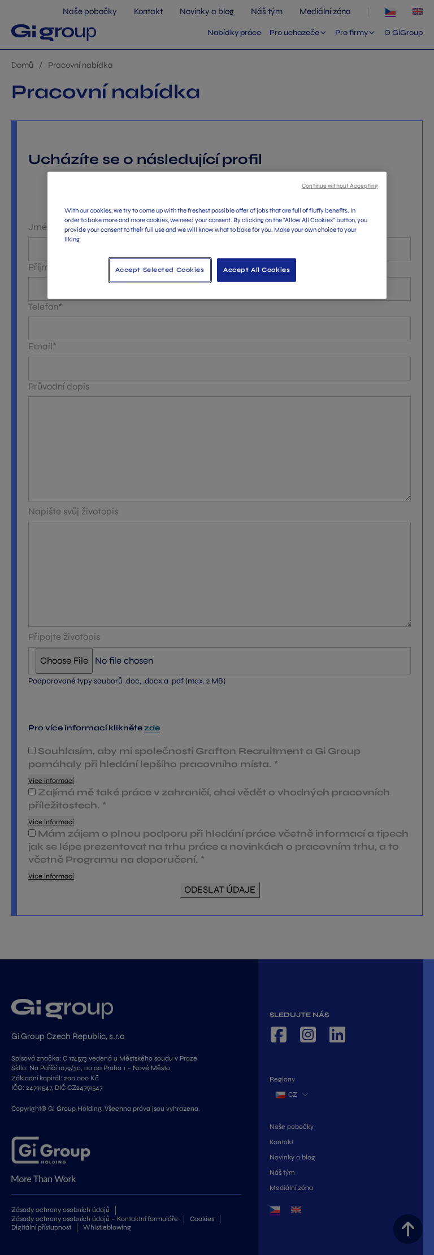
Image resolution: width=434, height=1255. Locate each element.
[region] (217, 235)
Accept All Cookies (256, 270)
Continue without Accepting (340, 185)
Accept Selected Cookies (160, 270)
